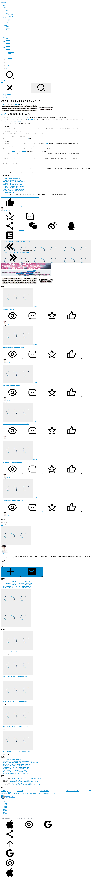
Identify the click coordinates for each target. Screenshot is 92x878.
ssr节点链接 (57, 791)
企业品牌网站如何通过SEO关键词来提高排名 (13, 190)
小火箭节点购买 (43, 793)
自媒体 (7, 44)
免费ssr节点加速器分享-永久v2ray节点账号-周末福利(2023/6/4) (16, 751)
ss (18, 197)
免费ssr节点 (19, 793)
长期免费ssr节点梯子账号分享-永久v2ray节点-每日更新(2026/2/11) (26, 783)
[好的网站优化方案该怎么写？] (18, 306)
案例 (4, 37)
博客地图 (5, 810)
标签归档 (8, 64)
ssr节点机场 (30, 791)
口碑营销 (8, 31)
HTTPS (13, 151)
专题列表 (8, 61)
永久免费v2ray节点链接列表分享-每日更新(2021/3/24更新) (15, 773)
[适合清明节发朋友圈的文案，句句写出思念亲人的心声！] (18, 674)
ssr (7, 791)
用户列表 (8, 62)
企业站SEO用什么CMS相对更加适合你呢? (12, 462)
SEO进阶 (7, 11)
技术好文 (8, 50)
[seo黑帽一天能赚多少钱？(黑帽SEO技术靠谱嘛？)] (18, 344)
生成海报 (21, 230)
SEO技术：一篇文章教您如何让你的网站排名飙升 (14, 186)
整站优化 (8, 19)
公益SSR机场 (27, 793)
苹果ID (9, 53)
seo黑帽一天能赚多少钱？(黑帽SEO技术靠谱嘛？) (14, 347)
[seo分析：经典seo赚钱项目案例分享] (18, 649)
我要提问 (10, 58)
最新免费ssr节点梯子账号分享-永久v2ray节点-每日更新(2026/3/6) (17, 587)
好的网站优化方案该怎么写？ (9, 309)
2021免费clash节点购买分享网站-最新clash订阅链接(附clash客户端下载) (18, 761)
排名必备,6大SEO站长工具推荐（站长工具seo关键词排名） (16, 424)
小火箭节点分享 (38, 793)
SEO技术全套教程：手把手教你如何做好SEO (13, 500)
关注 (20, 576)
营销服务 (8, 59)
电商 (9, 138)
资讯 (4, 47)
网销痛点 (8, 35)
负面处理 (8, 40)
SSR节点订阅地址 (36, 791)
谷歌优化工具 (11, 16)
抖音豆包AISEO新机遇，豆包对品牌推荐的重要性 (14, 181)
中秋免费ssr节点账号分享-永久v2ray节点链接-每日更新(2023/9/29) (17, 701)
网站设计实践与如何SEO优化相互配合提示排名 (13, 189)
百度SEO (7, 20)
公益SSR (23, 793)
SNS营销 (7, 34)
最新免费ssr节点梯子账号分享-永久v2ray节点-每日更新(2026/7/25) (17, 581)
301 (1, 197)
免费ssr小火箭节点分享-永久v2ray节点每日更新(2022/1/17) (15, 771)
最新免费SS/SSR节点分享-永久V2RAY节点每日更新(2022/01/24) (17, 764)
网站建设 (5, 25)
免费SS (10, 793)
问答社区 (8, 56)
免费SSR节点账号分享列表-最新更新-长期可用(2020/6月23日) (16, 770)
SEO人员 (4, 114)
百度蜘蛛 (24, 151)
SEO (5, 117)
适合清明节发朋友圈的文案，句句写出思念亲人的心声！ (15, 676)
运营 (4, 41)
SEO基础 (7, 8)
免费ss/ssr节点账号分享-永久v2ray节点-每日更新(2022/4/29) (16, 767)
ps (11, 197)
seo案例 (7, 38)
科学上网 (53, 793)
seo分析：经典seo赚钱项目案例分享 (11, 652)
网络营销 (5, 29)
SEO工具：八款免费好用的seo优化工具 (11, 178)
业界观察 (8, 49)
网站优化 (5, 17)
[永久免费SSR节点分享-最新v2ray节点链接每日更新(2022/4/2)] (18, 724)
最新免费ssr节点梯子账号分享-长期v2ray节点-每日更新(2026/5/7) (17, 584)
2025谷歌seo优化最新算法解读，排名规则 (12, 180)
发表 (2, 525)
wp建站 (7, 26)
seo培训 (35, 497)
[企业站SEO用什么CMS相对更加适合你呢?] (18, 459)
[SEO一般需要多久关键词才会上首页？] (18, 382)
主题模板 (8, 28)
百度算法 (8, 23)
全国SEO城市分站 (9, 65)
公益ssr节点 (30, 793)
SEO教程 (5, 7)
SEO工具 (7, 13)
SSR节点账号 (44, 791)
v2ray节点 (76, 791)
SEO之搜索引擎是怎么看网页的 (10, 192)
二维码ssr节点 (5, 793)
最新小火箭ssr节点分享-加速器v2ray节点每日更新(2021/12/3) (16, 768)
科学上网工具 (11, 52)
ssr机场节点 (14, 791)
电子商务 (8, 46)
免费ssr (14, 793)
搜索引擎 (5, 128)
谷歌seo (7, 22)
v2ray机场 (69, 791)
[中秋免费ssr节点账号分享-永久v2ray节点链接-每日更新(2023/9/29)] (18, 699)
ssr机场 (9, 791)
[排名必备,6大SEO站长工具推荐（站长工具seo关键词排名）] (18, 421)
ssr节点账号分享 (52, 791)
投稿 (2, 82)
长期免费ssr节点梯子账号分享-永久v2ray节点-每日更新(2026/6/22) (17, 583)
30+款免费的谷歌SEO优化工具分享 (11, 183)
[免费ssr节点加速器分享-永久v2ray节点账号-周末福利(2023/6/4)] (18, 749)
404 (28, 138)
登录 (2, 80)
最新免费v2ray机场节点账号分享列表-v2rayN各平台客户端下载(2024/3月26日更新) (21, 762)
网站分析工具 (11, 14)
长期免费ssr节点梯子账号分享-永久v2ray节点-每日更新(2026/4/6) (17, 586)
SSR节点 (20, 791)
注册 (4, 80)
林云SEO (2, 104)
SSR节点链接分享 (63, 791)
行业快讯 (8, 67)
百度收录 (46, 143)
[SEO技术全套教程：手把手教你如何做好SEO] (18, 497)
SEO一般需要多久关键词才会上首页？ (11, 385)
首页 (4, 5)
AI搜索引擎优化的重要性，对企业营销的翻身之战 (14, 184)
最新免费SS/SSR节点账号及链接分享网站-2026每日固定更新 (16, 759)
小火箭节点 (34, 793)
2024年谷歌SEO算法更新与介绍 (10, 187)
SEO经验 (7, 10)
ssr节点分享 (25, 791)
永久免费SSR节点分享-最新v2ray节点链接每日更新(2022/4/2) (16, 726)
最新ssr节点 (48, 793)
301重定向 (33, 138)
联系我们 (8, 68)
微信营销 (8, 32)
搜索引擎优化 (30, 119)
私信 (42, 576)
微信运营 (8, 43)
